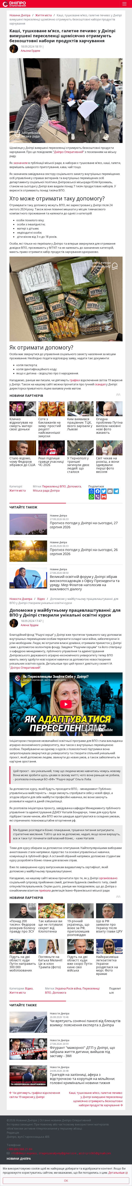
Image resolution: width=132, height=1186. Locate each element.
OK (66, 1181)
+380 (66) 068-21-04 (19, 1149)
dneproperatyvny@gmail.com (57, 1153)
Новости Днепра (21, 599)
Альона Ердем (30, 51)
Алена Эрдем (29, 625)
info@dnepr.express (24, 1153)
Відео (41, 599)
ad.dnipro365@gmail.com (95, 1153)
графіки (75, 380)
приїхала (45, 890)
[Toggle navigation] (124, 3)
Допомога (74, 486)
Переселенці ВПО (54, 486)
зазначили (20, 163)
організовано (108, 878)
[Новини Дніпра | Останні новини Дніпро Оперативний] (14, 4)
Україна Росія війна (68, 988)
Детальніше (116, 1173)
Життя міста (43, 15)
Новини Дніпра (20, 15)
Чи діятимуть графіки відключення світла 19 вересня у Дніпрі (34, 1095)
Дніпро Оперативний (68, 152)
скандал (100, 384)
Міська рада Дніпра (46, 490)
